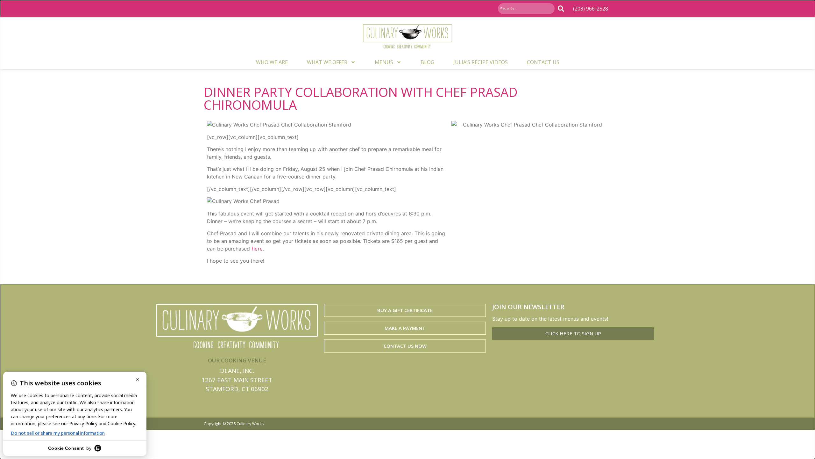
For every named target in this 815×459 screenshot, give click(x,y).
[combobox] (526, 8)
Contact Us (543, 62)
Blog (427, 62)
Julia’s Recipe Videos (480, 62)
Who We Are (272, 62)
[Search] (562, 8)
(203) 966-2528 (590, 8)
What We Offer (327, 62)
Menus (384, 62)
